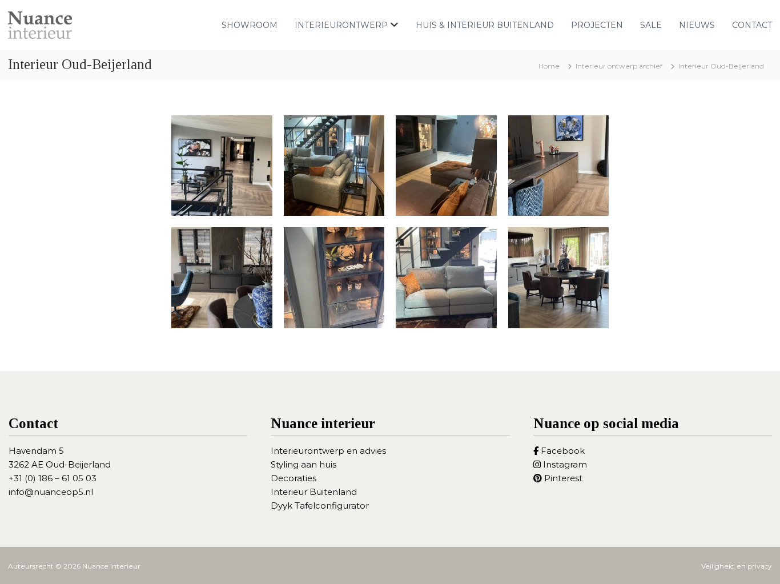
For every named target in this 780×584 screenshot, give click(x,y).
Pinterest (562, 478)
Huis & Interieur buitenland (485, 25)
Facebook (561, 450)
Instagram (564, 464)
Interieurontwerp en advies (328, 450)
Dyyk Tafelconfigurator (320, 505)
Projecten (597, 25)
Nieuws (697, 25)
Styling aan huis (303, 464)
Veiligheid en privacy (736, 566)
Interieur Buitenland (314, 491)
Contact (752, 25)
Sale (651, 25)
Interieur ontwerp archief (619, 66)
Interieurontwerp (341, 25)
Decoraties (293, 478)
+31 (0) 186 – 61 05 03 (53, 478)
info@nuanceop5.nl (51, 491)
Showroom (250, 25)
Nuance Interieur (111, 566)
